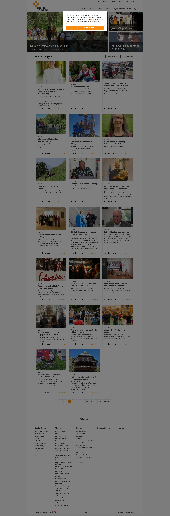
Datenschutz (70, 24)
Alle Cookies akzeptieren (85, 28)
